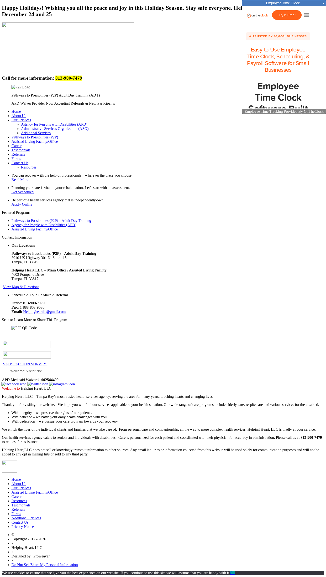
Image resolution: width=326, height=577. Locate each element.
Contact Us (19, 522)
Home (16, 479)
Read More (19, 180)
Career (16, 497)
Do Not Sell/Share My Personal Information (44, 565)
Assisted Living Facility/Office (34, 229)
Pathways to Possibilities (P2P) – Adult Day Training (51, 221)
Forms (16, 514)
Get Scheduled (22, 192)
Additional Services (26, 518)
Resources (19, 501)
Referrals (18, 509)
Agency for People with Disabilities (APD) (43, 225)
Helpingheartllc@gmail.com (44, 312)
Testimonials (20, 505)
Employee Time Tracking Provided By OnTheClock (284, 111)
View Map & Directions (21, 287)
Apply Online (21, 204)
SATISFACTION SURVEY (25, 364)
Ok (232, 573)
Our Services (21, 488)
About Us (18, 484)
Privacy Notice (22, 527)
